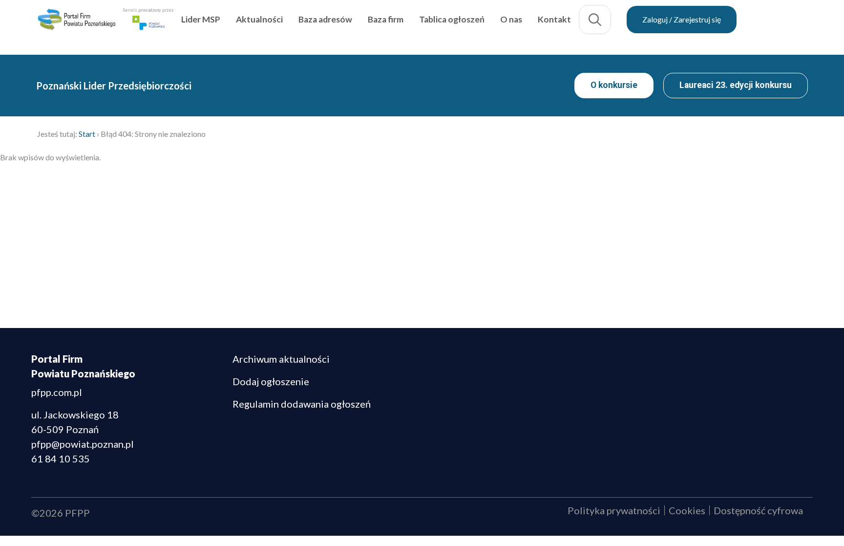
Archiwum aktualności (281, 359)
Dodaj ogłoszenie (270, 381)
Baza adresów (372, 26)
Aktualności (306, 26)
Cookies (687, 510)
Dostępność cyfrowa (758, 510)
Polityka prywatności (614, 510)
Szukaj (642, 26)
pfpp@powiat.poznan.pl (82, 444)
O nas (558, 26)
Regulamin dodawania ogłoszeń (301, 404)
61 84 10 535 (60, 458)
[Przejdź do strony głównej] (99, 26)
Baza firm (432, 26)
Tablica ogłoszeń (498, 26)
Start (87, 133)
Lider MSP (247, 26)
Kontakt (601, 26)
